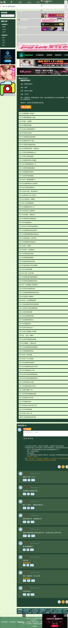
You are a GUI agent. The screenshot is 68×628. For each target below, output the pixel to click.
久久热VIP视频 (27, 612)
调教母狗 (19, 611)
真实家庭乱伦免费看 (56, 612)
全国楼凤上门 (46, 458)
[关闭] (66, 2)
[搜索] (12, 15)
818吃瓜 (40, 612)
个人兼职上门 (54, 458)
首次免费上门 (39, 458)
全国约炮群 (32, 460)
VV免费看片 (47, 612)
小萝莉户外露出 (57, 611)
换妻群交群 (47, 460)
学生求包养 (61, 458)
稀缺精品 (19, 612)
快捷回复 (28, 429)
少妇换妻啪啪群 (39, 460)
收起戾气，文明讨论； (33, 456)
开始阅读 (27, 107)
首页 (4, 6)
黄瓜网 (64, 611)
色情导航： (20, 609)
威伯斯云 (35, 612)
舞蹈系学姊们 (11, 6)
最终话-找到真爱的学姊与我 (35, 102)
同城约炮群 (53, 460)
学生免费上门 (32, 458)
